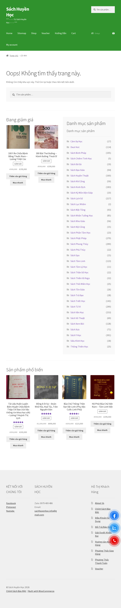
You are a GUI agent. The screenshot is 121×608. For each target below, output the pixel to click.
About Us (99, 503)
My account (12, 44)
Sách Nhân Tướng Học (82, 215)
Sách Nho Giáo (78, 221)
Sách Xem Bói (77, 323)
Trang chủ (14, 55)
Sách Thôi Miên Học (80, 283)
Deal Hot (75, 147)
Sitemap (22, 33)
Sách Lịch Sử (77, 198)
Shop (33, 33)
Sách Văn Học (77, 312)
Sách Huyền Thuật (80, 175)
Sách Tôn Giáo (78, 289)
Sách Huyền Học (17, 12)
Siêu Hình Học (77, 340)
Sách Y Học (76, 335)
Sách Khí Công (78, 181)
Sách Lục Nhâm (78, 204)
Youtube (10, 510)
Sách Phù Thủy (78, 249)
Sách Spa (75, 255)
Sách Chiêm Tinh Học (81, 158)
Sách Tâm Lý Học (79, 266)
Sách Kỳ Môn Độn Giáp (82, 192)
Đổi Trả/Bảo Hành (104, 526)
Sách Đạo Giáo (78, 169)
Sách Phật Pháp (78, 238)
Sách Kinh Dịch (78, 187)
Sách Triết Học (78, 301)
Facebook (11, 503)
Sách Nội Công (78, 226)
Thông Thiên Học (79, 346)
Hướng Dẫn (60, 33)
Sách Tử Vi (76, 306)
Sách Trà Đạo (77, 295)
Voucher (46, 33)
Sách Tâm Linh (78, 261)
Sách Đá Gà (76, 164)
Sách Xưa (75, 329)
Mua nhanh (18, 182)
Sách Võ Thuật (78, 318)
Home (9, 33)
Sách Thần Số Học (79, 272)
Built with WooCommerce (41, 591)
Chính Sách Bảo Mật (16, 591)
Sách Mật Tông (78, 209)
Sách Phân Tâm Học (80, 232)
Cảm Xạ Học (76, 141)
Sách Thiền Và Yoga (80, 278)
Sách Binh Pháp (78, 152)
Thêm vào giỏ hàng (18, 176)
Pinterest (11, 507)
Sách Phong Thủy (79, 243)
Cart (73, 33)
